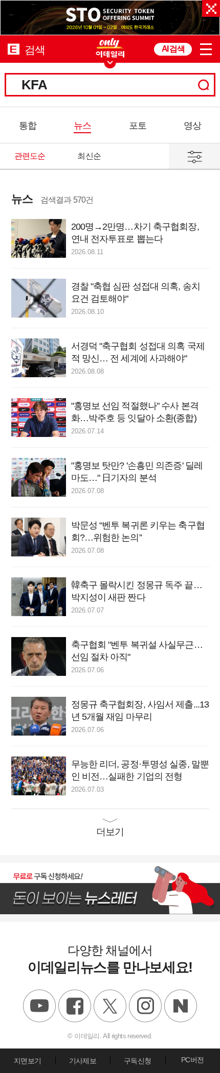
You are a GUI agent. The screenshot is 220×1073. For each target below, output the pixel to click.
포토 (137, 125)
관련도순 (30, 156)
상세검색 (194, 156)
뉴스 (82, 125)
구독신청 (137, 1061)
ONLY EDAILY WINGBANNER (110, 48)
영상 (192, 125)
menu (206, 49)
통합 (27, 125)
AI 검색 (173, 48)
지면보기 (27, 1061)
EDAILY (13, 49)
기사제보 (82, 1061)
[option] (110, 17)
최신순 (89, 156)
